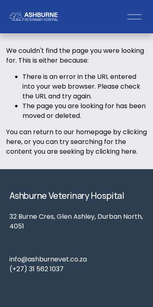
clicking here (115, 151)
